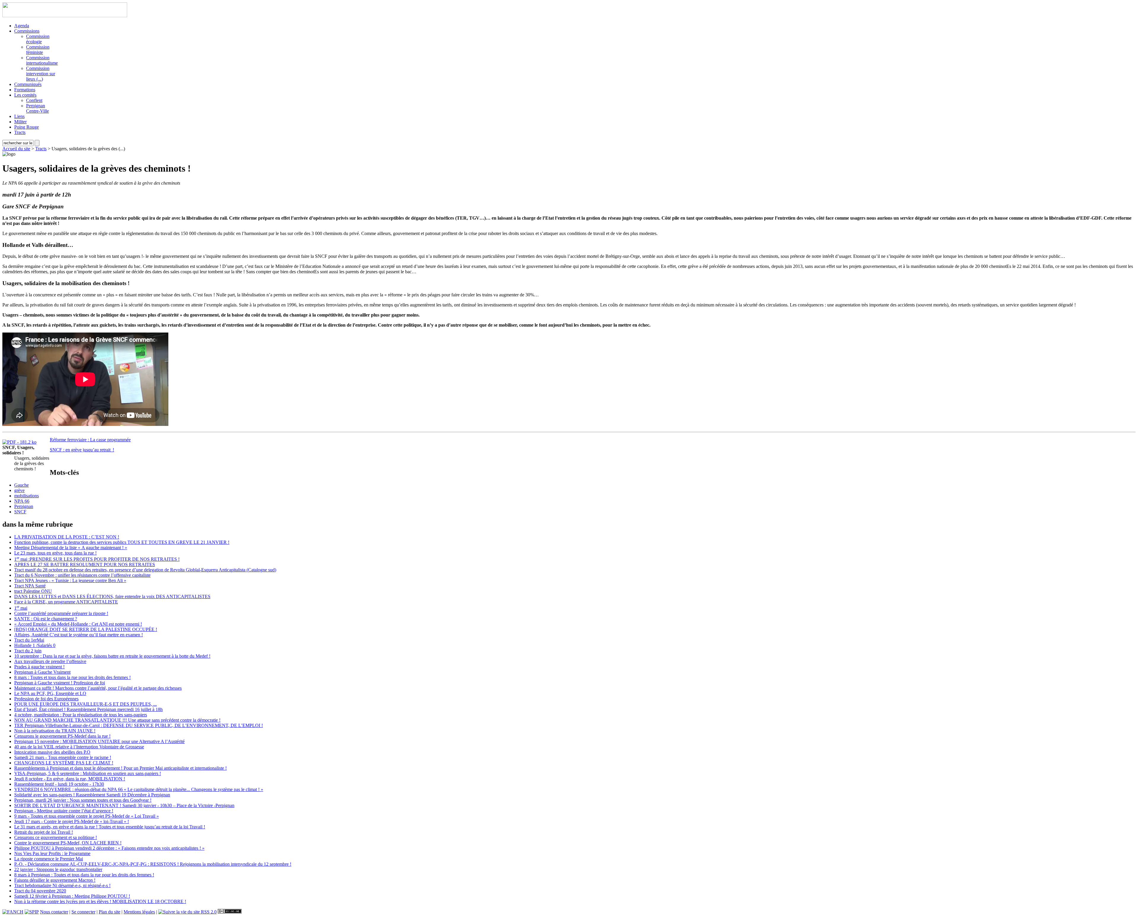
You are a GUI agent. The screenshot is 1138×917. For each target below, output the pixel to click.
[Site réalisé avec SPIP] (32, 911)
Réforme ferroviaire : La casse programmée (90, 439)
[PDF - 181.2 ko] (19, 442)
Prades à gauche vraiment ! (39, 666)
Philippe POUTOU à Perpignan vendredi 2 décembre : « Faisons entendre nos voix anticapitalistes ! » (109, 848)
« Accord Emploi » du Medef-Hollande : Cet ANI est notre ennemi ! (78, 624)
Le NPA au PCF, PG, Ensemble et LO (50, 693)
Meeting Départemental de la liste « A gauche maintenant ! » (70, 547)
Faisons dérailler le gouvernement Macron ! (54, 880)
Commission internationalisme (42, 60)
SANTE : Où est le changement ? (45, 618)
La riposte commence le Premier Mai (48, 858)
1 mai (20, 608)
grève (19, 490)
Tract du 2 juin (27, 650)
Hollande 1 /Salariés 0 (34, 645)
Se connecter (83, 911)
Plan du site (109, 911)
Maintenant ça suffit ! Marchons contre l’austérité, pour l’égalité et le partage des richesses (98, 688)
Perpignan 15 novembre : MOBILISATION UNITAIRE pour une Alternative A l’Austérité (99, 741)
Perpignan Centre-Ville (37, 108)
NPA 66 (21, 501)
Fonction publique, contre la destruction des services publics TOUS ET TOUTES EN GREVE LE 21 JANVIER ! (121, 542)
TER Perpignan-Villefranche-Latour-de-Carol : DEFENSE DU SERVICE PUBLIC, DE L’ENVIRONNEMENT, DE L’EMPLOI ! (138, 725)
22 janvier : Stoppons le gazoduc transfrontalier (58, 869)
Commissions (26, 30)
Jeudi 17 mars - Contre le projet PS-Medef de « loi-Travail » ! (71, 821)
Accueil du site (16, 148)
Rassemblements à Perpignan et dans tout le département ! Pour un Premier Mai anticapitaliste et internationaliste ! (120, 768)
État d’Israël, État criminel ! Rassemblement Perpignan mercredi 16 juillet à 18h (88, 709)
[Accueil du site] (64, 15)
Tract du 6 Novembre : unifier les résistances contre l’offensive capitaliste (82, 575)
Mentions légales (139, 911)
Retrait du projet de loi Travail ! (43, 832)
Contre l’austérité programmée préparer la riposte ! (61, 613)
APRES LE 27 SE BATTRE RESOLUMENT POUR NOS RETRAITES (84, 564)
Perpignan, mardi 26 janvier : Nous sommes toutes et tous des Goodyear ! (82, 800)
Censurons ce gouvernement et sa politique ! (55, 837)
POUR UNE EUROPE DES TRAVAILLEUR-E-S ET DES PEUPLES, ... (85, 704)
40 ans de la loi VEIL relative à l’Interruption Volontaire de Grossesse (79, 746)
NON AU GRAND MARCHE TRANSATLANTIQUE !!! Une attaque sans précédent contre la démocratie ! (117, 720)
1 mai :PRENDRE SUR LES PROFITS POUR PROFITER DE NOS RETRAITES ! (97, 559)
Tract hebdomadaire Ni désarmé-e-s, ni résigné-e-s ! (62, 885)
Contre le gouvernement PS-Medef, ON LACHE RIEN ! (68, 842)
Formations (24, 89)
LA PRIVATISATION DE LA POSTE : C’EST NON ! (66, 536)
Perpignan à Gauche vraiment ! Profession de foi (59, 682)
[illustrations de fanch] (12, 911)
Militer (20, 121)
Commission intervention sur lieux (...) (40, 74)
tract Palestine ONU (33, 591)
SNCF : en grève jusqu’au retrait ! (82, 449)
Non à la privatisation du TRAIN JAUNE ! (54, 730)
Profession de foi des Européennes (46, 698)
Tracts (19, 132)
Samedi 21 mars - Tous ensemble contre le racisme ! (62, 757)
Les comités (25, 95)
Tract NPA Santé (30, 585)
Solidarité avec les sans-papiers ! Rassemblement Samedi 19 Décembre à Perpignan (92, 794)
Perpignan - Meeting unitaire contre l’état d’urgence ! (63, 810)
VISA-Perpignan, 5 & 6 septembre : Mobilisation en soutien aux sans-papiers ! (87, 773)
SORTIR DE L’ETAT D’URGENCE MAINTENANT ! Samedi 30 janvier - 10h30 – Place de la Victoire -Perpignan (124, 805)
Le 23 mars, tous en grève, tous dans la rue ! (55, 552)
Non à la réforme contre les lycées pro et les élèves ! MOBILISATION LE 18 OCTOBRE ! (100, 901)
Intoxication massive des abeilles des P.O (52, 752)
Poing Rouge (26, 127)
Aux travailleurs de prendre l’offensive (50, 661)
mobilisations (26, 495)
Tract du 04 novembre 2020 (40, 890)
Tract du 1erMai (29, 640)
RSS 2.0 (208, 911)
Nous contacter (54, 911)
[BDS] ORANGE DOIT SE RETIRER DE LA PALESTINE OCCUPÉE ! (85, 629)
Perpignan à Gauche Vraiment (42, 672)
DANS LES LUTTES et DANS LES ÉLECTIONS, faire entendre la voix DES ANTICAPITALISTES (112, 596)
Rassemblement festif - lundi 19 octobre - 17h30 (59, 784)
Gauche (21, 485)
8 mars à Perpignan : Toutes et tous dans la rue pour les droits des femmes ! (84, 874)
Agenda (21, 25)
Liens (19, 116)
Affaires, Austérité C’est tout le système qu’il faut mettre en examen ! (78, 634)
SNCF (20, 511)
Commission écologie (37, 39)
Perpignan (23, 506)
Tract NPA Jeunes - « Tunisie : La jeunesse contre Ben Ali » (70, 580)
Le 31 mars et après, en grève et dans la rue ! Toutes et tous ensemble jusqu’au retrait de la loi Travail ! (109, 826)
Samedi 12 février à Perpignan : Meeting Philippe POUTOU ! (72, 896)
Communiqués (27, 84)
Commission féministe (37, 49)
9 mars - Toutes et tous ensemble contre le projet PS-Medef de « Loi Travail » (86, 816)
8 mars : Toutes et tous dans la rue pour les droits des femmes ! (72, 677)
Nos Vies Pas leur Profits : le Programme (52, 853)
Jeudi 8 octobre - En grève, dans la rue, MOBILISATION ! (69, 778)
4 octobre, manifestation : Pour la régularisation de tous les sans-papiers (80, 714)
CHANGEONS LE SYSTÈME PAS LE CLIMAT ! (63, 762)
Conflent (34, 100)
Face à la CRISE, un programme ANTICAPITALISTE (66, 601)
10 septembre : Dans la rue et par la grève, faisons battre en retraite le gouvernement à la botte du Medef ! (112, 656)
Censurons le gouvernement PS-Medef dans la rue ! (62, 736)
